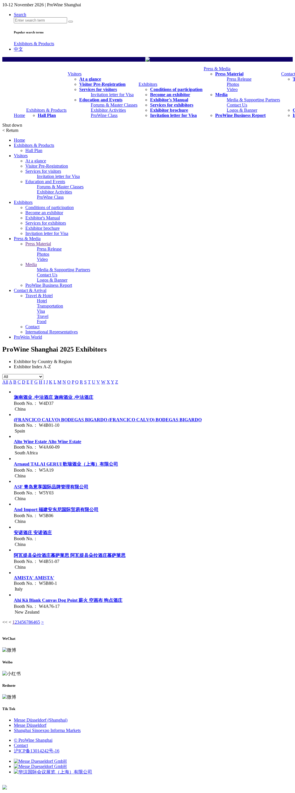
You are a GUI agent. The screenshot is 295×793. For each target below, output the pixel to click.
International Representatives (51, 331)
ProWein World (28, 337)
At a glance (90, 79)
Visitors (75, 73)
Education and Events (100, 99)
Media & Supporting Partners (253, 99)
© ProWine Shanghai (33, 740)
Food (41, 321)
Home (19, 115)
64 (33, 622)
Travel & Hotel (39, 295)
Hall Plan (47, 115)
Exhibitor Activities (108, 110)
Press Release (239, 79)
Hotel (42, 300)
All (5, 382)
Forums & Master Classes (114, 105)
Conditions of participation (176, 89)
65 (37, 622)
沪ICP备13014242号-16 (36, 750)
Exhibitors (148, 84)
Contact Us (237, 105)
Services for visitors (98, 89)
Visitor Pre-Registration (102, 84)
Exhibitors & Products (34, 43)
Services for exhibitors (171, 105)
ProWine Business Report (240, 115)
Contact (32, 326)
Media (221, 94)
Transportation (50, 305)
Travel (42, 316)
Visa (41, 311)
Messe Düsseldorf (30, 725)
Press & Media (217, 68)
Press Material (229, 73)
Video (232, 89)
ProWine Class (104, 115)
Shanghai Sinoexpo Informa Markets (47, 730)
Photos (233, 84)
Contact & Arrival (30, 290)
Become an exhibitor (170, 94)
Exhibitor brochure (169, 110)
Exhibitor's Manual (169, 99)
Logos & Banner (242, 110)
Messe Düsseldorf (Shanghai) (40, 720)
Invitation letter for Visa (112, 94)
